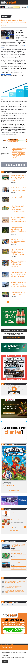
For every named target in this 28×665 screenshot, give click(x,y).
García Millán (15, 520)
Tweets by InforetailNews (8, 605)
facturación (21, 153)
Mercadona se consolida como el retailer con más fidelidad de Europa (15, 582)
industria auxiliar (17, 150)
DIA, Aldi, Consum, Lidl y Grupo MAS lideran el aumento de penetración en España (14, 591)
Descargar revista (14, 490)
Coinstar (15, 153)
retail (14, 155)
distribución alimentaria (19, 148)
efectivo (15, 158)
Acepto (5, 661)
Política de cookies (10, 658)
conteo (19, 155)
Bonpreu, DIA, (4, 74)
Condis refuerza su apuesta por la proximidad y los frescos (13, 586)
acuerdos (20, 158)
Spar (9, 74)
